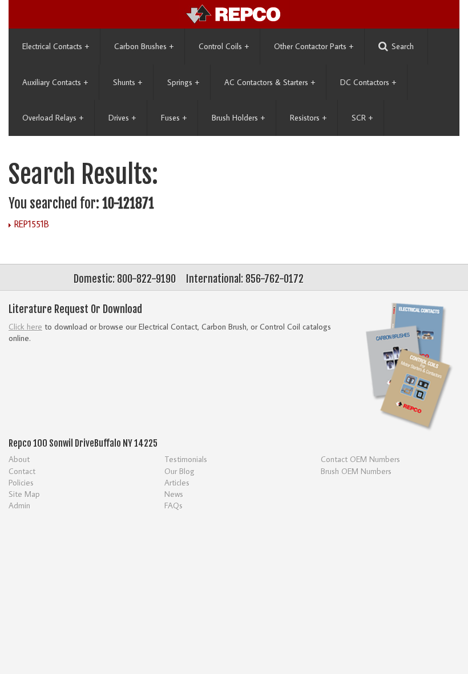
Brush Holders (238, 118)
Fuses (174, 118)
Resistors (308, 118)
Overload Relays (52, 118)
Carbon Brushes (144, 46)
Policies (21, 482)
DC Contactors (368, 82)
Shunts (127, 82)
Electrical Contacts (55, 46)
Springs (183, 82)
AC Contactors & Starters (269, 82)
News (173, 493)
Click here (25, 326)
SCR (362, 118)
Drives (122, 118)
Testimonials (185, 459)
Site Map (24, 493)
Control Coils (224, 46)
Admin (19, 505)
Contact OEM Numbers (360, 459)
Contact (22, 471)
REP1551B (31, 224)
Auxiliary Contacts (55, 82)
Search (403, 46)
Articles (176, 482)
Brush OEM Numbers (356, 471)
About (19, 459)
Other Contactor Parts (313, 46)
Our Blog (179, 471)
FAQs (173, 505)
